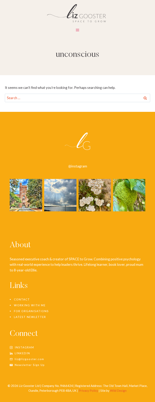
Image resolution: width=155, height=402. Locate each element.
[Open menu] (77, 31)
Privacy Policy (88, 390)
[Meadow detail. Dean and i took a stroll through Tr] (95, 195)
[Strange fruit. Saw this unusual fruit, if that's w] (129, 195)
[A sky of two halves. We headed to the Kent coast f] (60, 195)
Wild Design (118, 390)
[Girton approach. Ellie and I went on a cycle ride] (26, 195)
